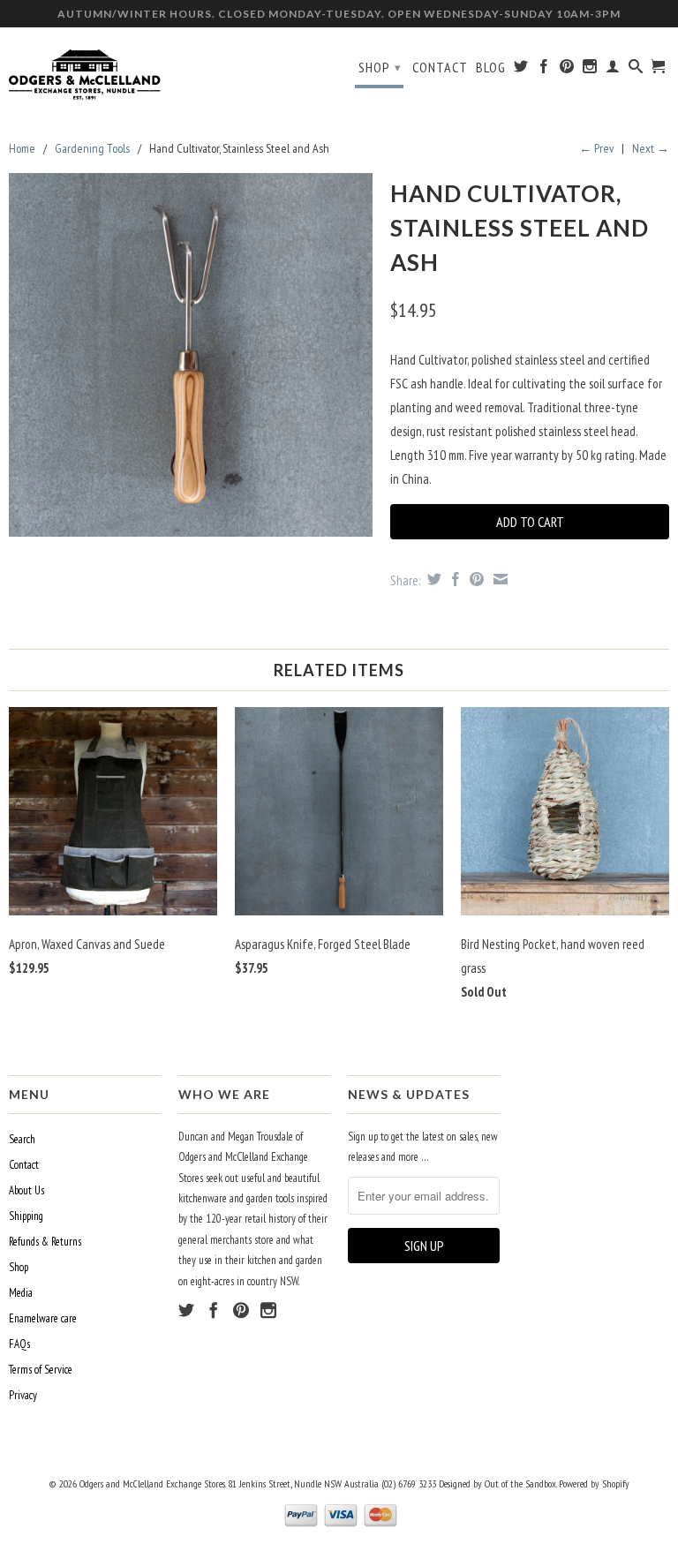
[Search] (636, 69)
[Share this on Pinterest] (474, 579)
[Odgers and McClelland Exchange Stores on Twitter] (521, 69)
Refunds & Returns (45, 1241)
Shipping (26, 1215)
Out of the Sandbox (520, 1483)
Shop (380, 67)
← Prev (596, 148)
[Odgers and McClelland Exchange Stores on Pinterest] (567, 69)
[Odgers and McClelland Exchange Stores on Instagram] (590, 69)
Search (22, 1139)
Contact (440, 67)
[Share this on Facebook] (453, 579)
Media (21, 1292)
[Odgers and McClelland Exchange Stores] (85, 70)
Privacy (23, 1395)
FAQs (19, 1343)
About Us (26, 1190)
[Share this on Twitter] (432, 579)
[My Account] (613, 69)
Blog (491, 67)
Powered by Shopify (594, 1483)
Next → (650, 148)
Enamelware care (43, 1318)
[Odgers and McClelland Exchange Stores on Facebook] (544, 69)
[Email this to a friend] (498, 579)
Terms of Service (40, 1369)
